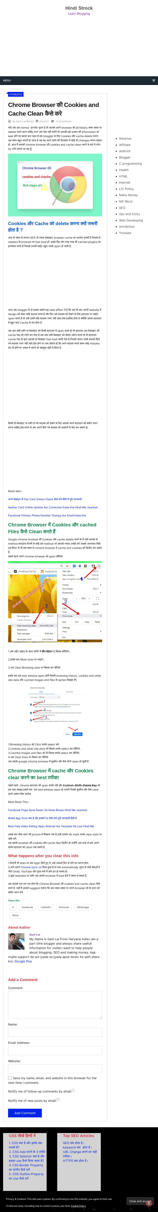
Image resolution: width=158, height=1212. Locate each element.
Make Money (128, 195)
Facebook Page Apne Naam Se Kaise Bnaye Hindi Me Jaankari (47, 810)
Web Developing (131, 220)
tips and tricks (129, 214)
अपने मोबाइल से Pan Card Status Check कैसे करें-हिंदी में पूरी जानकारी (45, 499)
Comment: (15, 988)
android (124, 151)
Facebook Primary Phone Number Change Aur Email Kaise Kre (47, 515)
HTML (123, 176)
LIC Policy (126, 189)
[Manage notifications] (149, 1203)
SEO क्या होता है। (74, 1143)
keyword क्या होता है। (77, 1147)
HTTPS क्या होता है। (75, 1161)
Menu (7, 80)
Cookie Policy (78, 1205)
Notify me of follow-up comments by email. (40, 1091)
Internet (44, 121)
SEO (122, 208)
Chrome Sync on (31, 867)
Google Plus (23, 961)
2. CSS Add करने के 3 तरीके (27, 1152)
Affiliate (124, 145)
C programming (130, 163)
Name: (12, 1024)
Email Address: (19, 1043)
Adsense (125, 138)
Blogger (124, 157)
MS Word (125, 201)
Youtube (125, 233)
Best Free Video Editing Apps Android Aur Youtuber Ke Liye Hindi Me (51, 826)
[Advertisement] (79, 46)
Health (124, 170)
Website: (14, 1061)
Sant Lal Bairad (25, 121)
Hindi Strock (79, 8)
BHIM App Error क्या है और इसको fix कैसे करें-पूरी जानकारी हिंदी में (42, 818)
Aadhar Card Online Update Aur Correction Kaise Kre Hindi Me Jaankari (53, 507)
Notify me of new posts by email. (32, 1101)
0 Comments (63, 121)
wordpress (126, 226)
